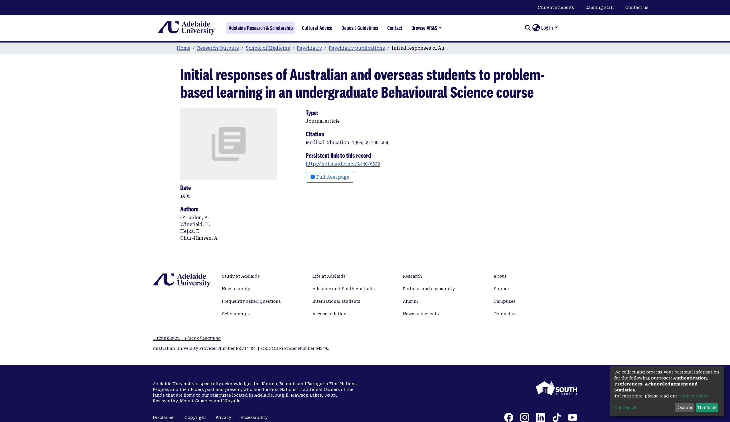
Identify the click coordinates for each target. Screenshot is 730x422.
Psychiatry (309, 48)
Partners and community (429, 288)
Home (183, 48)
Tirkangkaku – (187, 338)
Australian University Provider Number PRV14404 (204, 348)
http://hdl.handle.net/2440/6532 (343, 164)
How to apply (236, 288)
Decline (684, 407)
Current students (556, 7)
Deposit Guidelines (359, 28)
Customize (625, 407)
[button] (536, 28)
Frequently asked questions (251, 301)
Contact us (636, 7)
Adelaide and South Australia (344, 288)
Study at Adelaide (241, 276)
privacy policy (693, 396)
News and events (421, 314)
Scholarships (236, 314)
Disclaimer (164, 417)
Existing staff (599, 7)
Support (502, 288)
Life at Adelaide (329, 276)
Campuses (505, 301)
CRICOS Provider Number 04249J (295, 348)
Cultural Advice (317, 28)
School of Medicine (268, 48)
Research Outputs (218, 48)
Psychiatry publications (357, 48)
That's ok (707, 407)
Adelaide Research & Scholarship (261, 28)
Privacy (223, 417)
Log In (547, 27)
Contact (394, 28)
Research (412, 276)
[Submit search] (527, 28)
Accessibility (254, 417)
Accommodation (329, 314)
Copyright (195, 417)
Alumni (410, 301)
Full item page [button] (332, 177)
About (500, 276)
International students (336, 301)
